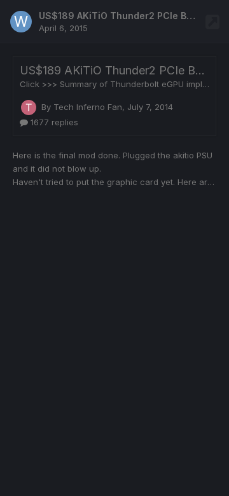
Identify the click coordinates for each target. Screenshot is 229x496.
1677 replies (53, 122)
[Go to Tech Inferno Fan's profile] (28, 107)
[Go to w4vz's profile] (21, 21)
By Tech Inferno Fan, (107, 107)
